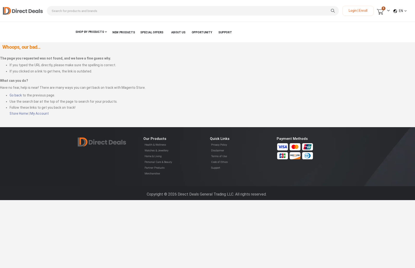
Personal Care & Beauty (158, 162)
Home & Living (153, 156)
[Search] (332, 11)
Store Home (19, 113)
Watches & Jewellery (156, 150)
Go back (16, 95)
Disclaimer (217, 150)
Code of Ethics (219, 162)
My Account (39, 113)
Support (215, 167)
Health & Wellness (155, 144)
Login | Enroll (358, 10)
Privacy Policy (219, 144)
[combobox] (193, 11)
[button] (403, 11)
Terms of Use (219, 156)
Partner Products (155, 167)
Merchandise (152, 173)
